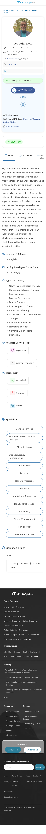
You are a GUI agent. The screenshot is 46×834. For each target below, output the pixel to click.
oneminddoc (12, 64)
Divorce (17, 652)
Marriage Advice (12, 716)
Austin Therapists (11, 635)
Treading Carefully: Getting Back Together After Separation (24, 691)
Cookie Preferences (11, 797)
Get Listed (13, 749)
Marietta (10, 59)
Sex (5, 656)
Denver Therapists (11, 612)
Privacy (6, 782)
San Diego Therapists (30, 635)
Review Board (17, 776)
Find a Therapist (11, 601)
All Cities (27, 639)
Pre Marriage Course (33, 724)
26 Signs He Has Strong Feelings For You (22, 677)
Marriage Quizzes (13, 721)
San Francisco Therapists (14, 616)
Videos (9, 730)
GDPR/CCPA (37, 782)
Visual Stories (11, 735)
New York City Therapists (14, 607)
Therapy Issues (10, 646)
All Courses (29, 728)
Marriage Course (32, 711)
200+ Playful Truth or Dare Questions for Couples (22, 683)
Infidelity (7, 652)
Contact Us (37, 776)
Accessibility (8, 791)
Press (28, 776)
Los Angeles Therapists (13, 625)
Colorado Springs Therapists (16, 630)
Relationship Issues (31, 652)
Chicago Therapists (12, 621)
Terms (28, 782)
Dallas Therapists (30, 621)
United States (9, 122)
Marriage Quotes (13, 726)
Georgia (16, 59)
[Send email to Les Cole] (23, 99)
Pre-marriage (15, 656)
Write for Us (32, 749)
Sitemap (9, 807)
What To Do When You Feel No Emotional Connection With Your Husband (21, 671)
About (10, 155)
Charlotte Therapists (12, 639)
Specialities (27, 155)
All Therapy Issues (30, 656)
